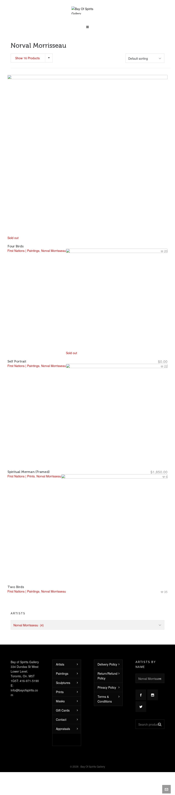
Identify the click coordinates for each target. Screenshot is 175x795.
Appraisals (63, 729)
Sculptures (63, 683)
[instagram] (152, 694)
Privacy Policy (107, 687)
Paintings (62, 673)
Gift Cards (63, 710)
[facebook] (141, 694)
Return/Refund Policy (107, 675)
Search (159, 724)
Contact (61, 719)
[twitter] (141, 706)
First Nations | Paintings (23, 591)
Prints (60, 692)
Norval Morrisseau (53, 591)
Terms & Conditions (105, 698)
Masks (60, 701)
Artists (60, 664)
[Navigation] (87, 25)
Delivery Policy (107, 664)
